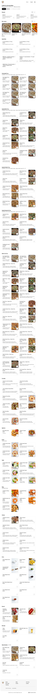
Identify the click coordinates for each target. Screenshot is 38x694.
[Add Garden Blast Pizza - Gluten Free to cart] (34, 351)
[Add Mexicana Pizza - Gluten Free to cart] (34, 283)
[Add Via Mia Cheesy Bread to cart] (17, 448)
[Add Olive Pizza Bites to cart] (17, 423)
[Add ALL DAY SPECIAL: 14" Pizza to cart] (34, 46)
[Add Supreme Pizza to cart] (17, 125)
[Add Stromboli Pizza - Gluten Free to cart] (34, 306)
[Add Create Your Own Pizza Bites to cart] (17, 385)
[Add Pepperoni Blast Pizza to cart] (17, 117)
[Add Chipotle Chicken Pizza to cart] (17, 190)
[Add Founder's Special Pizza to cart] (34, 183)
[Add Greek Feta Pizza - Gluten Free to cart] (17, 359)
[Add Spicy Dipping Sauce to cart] (17, 602)
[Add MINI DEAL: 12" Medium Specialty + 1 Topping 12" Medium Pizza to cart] (17, 61)
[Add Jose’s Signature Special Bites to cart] (17, 393)
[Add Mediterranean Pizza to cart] (34, 140)
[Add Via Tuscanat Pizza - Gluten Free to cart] (34, 374)
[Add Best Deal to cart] (17, 667)
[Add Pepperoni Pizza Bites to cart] (17, 400)
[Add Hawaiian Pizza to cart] (20, 31)
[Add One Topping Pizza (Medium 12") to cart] (34, 81)
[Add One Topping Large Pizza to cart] (30, 31)
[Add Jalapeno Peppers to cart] (34, 571)
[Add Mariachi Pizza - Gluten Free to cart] (34, 298)
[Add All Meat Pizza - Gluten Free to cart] (34, 275)
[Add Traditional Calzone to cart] (17, 522)
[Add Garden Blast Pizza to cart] (34, 218)
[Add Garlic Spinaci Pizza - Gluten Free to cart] (17, 374)
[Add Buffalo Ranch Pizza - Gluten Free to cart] (17, 343)
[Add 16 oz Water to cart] (17, 640)
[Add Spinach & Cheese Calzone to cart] (34, 552)
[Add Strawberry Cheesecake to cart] (17, 613)
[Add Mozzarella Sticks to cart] (17, 435)
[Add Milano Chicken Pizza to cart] (17, 659)
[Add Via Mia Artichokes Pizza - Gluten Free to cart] (17, 366)
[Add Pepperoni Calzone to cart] (34, 537)
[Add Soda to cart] (17, 633)
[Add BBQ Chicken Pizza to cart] (34, 175)
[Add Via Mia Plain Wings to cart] (17, 510)
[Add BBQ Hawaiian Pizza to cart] (17, 198)
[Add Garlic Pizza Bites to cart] (17, 416)
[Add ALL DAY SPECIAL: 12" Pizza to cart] (17, 46)
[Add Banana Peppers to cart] (34, 564)
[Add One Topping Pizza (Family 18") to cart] (17, 97)
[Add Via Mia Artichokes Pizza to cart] (17, 234)
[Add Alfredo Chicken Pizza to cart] (34, 190)
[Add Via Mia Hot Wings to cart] (17, 495)
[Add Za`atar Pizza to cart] (34, 234)
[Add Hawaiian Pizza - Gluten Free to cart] (17, 291)
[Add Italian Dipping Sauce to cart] (17, 579)
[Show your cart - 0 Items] (35, 2)
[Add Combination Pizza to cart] (34, 117)
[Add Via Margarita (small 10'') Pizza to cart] (17, 249)
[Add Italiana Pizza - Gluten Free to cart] (17, 283)
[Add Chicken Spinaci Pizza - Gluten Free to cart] (34, 336)
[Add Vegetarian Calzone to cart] (17, 529)
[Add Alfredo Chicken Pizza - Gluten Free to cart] (34, 328)
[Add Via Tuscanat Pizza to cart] (34, 241)
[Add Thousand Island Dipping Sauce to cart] (17, 571)
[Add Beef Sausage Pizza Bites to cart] (34, 408)
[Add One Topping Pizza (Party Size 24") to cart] (34, 97)
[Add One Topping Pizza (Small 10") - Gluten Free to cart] (17, 260)
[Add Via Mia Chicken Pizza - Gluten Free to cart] (17, 313)
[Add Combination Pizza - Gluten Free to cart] (34, 268)
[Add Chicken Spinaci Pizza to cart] (34, 198)
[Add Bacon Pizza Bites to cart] (34, 393)
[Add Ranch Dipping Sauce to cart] (17, 564)
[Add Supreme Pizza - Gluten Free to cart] (17, 275)
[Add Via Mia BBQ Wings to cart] (34, 495)
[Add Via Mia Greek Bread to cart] (34, 448)
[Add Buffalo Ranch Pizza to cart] (17, 206)
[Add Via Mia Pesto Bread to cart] (34, 455)
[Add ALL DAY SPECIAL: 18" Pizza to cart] (34, 53)
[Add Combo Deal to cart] (17, 674)
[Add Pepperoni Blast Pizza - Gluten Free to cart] (17, 268)
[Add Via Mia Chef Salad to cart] (17, 475)
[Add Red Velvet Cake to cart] (34, 613)
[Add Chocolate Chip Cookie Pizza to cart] (17, 621)
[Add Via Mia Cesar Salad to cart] (17, 482)
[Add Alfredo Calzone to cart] (34, 522)
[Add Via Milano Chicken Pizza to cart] (34, 206)
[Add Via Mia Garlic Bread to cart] (17, 455)
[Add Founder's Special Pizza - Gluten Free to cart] (34, 321)
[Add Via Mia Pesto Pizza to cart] (34, 226)
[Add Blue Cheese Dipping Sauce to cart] (17, 586)
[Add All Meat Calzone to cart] (17, 545)
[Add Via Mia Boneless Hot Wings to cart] (17, 503)
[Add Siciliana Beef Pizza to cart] (17, 147)
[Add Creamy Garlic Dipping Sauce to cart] (34, 586)
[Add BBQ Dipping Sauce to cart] (34, 579)
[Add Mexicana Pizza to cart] (34, 132)
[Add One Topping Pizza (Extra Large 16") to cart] (34, 89)
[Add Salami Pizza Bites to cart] (34, 416)
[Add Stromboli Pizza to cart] (17, 162)
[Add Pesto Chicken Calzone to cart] (34, 529)
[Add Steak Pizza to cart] (17, 155)
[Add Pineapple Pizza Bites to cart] (34, 400)
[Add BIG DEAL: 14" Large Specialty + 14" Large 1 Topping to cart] (34, 61)
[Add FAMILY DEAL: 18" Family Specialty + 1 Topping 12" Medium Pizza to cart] (17, 69)
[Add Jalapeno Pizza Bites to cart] (17, 408)
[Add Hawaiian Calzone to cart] (17, 552)
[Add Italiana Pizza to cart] (17, 132)
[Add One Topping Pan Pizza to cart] (17, 104)
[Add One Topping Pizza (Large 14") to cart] (10, 31)
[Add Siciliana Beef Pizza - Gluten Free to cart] (17, 298)
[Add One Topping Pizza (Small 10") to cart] (17, 81)
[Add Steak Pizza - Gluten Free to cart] (17, 306)
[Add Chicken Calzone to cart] (17, 537)
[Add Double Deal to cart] (34, 667)
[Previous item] (32, 12)
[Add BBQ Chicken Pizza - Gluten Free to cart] (34, 313)
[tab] (4, 9)
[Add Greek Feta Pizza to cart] (17, 226)
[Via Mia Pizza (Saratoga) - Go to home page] (2, 2)
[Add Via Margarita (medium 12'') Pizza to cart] (34, 155)
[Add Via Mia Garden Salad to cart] (17, 467)
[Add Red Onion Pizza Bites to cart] (34, 423)
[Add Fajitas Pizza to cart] (17, 183)
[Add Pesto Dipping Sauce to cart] (17, 594)
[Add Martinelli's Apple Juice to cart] (34, 633)
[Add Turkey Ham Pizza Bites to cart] (34, 385)
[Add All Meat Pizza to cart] (34, 125)
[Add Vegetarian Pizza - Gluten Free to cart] (17, 351)
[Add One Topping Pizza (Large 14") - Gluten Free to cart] (34, 260)
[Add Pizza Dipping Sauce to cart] (34, 594)
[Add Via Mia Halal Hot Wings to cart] (34, 503)
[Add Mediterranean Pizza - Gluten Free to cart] (34, 291)
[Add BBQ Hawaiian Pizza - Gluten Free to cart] (17, 336)
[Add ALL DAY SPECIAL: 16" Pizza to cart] (17, 53)
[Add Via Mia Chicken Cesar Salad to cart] (34, 482)
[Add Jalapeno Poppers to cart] (34, 435)
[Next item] (34, 12)
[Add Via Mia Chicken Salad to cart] (34, 467)
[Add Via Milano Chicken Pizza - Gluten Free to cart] (34, 343)
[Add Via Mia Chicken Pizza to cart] (17, 175)
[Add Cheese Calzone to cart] (34, 545)
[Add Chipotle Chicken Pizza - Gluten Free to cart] (17, 328)
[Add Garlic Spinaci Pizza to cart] (17, 241)
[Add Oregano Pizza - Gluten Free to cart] (34, 366)
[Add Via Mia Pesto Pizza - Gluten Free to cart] (34, 359)
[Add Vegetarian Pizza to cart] (17, 218)
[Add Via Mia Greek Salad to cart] (34, 475)
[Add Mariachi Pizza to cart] (34, 147)
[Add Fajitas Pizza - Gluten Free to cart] (17, 321)
